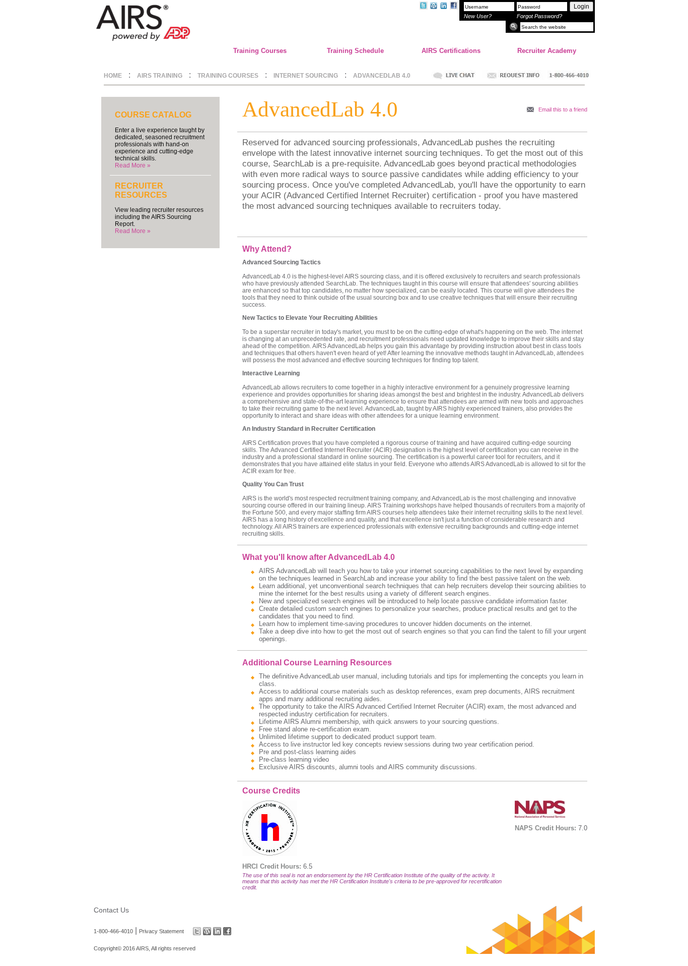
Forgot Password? (539, 16)
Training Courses (260, 50)
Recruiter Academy (546, 50)
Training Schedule (355, 50)
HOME (113, 75)
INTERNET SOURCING (305, 75)
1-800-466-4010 (113, 931)
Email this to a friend (562, 109)
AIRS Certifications (451, 50)
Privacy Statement (161, 931)
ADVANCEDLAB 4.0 (381, 75)
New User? (478, 16)
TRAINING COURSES (227, 75)
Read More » (133, 165)
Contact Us (111, 910)
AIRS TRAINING (159, 75)
